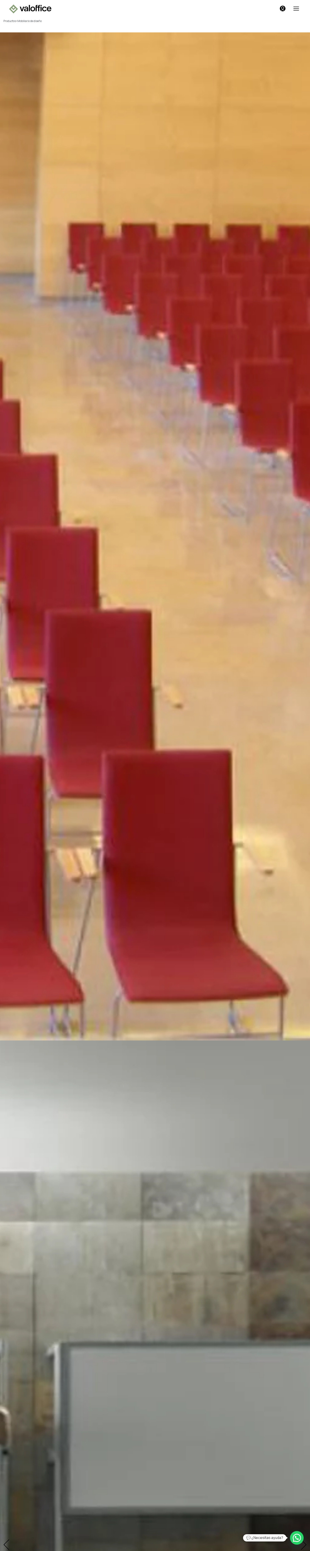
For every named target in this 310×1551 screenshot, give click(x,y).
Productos (9, 21)
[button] (297, 1538)
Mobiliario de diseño (29, 21)
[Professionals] (282, 8)
